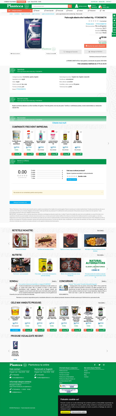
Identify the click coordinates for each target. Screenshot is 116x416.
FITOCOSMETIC (21, 89)
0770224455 (15, 375)
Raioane (37, 10)
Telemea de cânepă (20, 249)
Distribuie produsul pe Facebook (97, 56)
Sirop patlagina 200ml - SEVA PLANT (39, 318)
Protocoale (60, 10)
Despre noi (87, 372)
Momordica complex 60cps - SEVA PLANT (101, 318)
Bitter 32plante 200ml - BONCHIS (77, 141)
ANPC (60, 383)
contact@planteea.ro (18, 377)
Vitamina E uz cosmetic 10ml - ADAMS (65, 142)
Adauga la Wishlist (96, 52)
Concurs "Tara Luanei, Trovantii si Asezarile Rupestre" (83, 284)
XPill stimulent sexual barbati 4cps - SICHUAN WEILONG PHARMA (88, 319)
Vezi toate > (101, 303)
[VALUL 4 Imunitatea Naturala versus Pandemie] (70, 265)
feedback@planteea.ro (43, 377)
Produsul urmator (50, 53)
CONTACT (108, 1)
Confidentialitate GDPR (65, 381)
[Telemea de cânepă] (21, 241)
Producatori (92, 10)
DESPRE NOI (94, 1)
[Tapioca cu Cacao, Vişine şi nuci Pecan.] (70, 241)
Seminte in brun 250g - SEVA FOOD (51, 317)
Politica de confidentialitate (66, 377)
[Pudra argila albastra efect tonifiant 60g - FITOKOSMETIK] (33, 34)
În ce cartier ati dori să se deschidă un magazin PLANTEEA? (35, 284)
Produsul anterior (16, 53)
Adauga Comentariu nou (20, 202)
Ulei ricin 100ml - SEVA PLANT (28, 317)
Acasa (86, 370)
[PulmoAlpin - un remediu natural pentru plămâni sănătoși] (46, 265)
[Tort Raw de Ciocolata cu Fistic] (46, 241)
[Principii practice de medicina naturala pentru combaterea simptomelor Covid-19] (95, 265)
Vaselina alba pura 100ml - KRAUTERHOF (16, 142)
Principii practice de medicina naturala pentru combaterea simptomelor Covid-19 (95, 275)
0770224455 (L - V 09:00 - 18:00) (21, 389)
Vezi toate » (100, 230)
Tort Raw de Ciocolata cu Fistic (45, 249)
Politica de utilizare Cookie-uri (67, 379)
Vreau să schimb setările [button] (78, 412)
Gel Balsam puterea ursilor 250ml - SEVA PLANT (64, 318)
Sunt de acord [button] (65, 412)
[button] (10, 143)
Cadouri (81, 10)
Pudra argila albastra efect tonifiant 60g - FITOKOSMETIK (15, 353)
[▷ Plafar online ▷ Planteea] (16, 5)
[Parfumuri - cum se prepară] (21, 265)
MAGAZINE (102, 1)
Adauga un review (72, 179)
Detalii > (54, 281)
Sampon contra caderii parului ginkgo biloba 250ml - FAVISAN (29, 143)
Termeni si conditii (64, 374)
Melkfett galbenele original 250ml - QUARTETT (15, 318)
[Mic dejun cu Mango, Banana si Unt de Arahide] (95, 241)
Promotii (70, 10)
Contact (86, 377)
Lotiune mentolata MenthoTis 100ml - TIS (53, 142)
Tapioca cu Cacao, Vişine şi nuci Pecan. (70, 249)
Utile (104, 10)
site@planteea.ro (17, 392)
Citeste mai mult (59, 123)
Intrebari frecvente (64, 372)
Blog (85, 374)
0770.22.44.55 (101, 64)
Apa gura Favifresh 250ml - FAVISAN (41, 141)
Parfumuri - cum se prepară (20, 274)
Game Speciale (49, 10)
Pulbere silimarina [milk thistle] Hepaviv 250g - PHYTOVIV (76, 319)
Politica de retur (63, 370)
